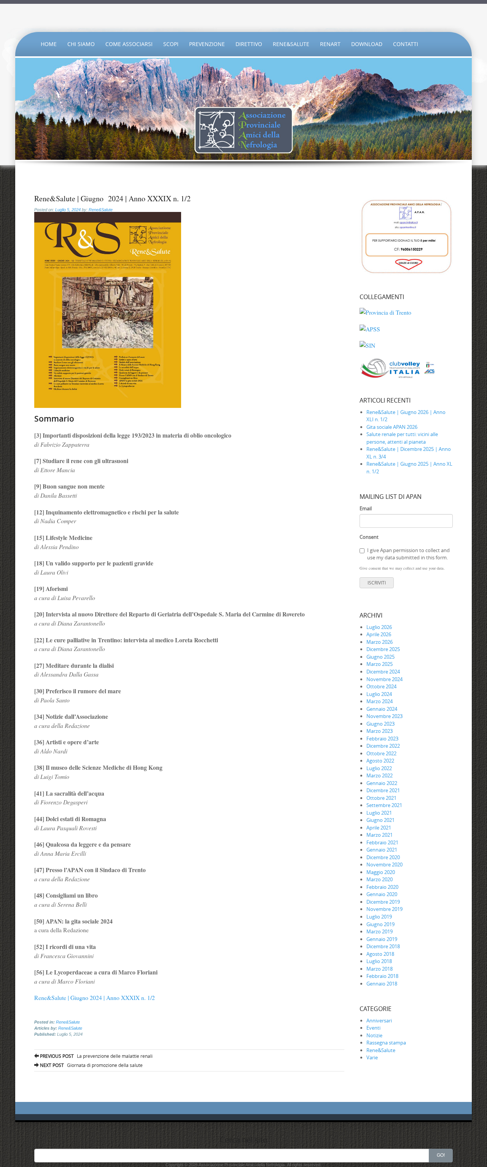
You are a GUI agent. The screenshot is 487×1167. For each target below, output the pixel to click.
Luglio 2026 (379, 627)
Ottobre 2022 (381, 753)
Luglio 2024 (379, 694)
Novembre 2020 (384, 864)
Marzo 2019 (379, 931)
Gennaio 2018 (381, 983)
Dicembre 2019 (383, 901)
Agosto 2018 (380, 953)
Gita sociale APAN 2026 (391, 426)
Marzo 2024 (379, 701)
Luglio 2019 (379, 916)
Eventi (373, 1027)
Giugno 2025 (380, 656)
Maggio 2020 (380, 872)
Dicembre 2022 (383, 745)
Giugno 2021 (380, 820)
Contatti (405, 44)
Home (49, 44)
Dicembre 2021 (383, 790)
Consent (369, 536)
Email (366, 508)
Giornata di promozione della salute (91, 1065)
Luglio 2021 (379, 812)
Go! (441, 1155)
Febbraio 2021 (382, 842)
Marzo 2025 (379, 664)
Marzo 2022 (379, 775)
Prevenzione (207, 44)
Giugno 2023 (380, 723)
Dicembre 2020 (383, 857)
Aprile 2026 (378, 634)
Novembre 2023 (384, 716)
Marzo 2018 (379, 968)
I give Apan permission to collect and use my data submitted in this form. (408, 554)
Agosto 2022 (380, 760)
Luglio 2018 (379, 961)
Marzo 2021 (379, 834)
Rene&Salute (291, 44)
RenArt (330, 44)
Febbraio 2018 (382, 976)
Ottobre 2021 (381, 797)
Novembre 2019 (384, 909)
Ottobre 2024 (381, 686)
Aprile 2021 (378, 827)
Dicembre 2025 (383, 649)
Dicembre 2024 (383, 671)
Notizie (374, 1035)
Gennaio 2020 (381, 894)
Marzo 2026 (379, 641)
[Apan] (243, 18)
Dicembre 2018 (383, 946)
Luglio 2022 (379, 768)
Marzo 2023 (379, 731)
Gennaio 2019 (381, 939)
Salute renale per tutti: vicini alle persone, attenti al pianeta (402, 438)
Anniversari (379, 1020)
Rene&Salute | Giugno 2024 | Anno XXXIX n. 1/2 (94, 997)
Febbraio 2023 (382, 738)
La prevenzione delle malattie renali (96, 1056)
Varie (372, 1057)
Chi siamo (81, 44)
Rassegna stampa (386, 1042)
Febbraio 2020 (382, 887)
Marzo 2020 (379, 879)
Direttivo (249, 44)
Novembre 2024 (384, 679)
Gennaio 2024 (381, 708)
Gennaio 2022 (381, 783)
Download (366, 44)
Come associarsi (129, 44)
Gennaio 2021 (381, 849)
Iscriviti (377, 583)
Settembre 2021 (384, 805)
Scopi (170, 44)
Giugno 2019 (380, 924)
